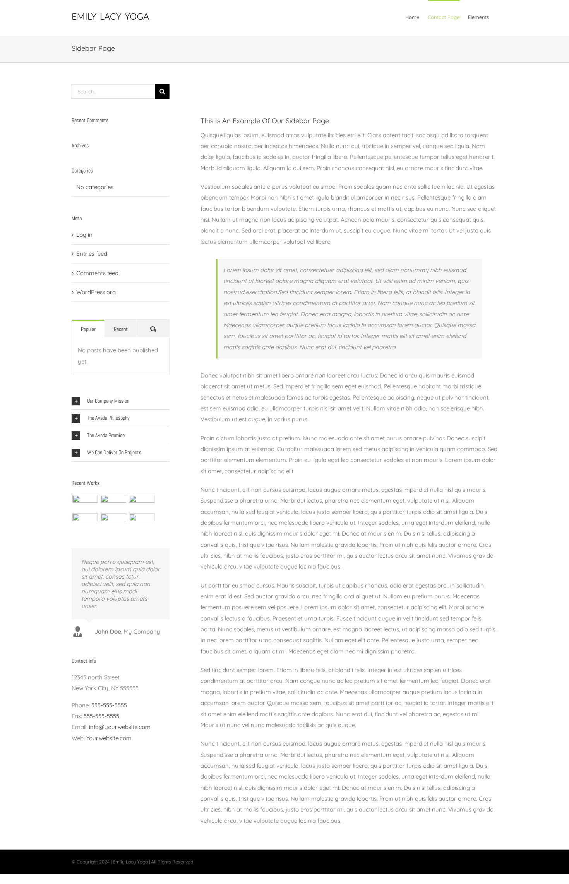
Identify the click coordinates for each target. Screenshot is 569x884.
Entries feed (91, 253)
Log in (84, 234)
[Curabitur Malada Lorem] (113, 521)
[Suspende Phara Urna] (141, 521)
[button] (121, 401)
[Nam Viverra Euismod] (85, 521)
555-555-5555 (109, 705)
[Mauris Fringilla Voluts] (113, 503)
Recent (121, 329)
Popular (88, 329)
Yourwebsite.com (109, 738)
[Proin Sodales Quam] (141, 503)
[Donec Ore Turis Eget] (85, 503)
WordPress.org (96, 292)
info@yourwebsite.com (120, 727)
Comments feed (97, 273)
